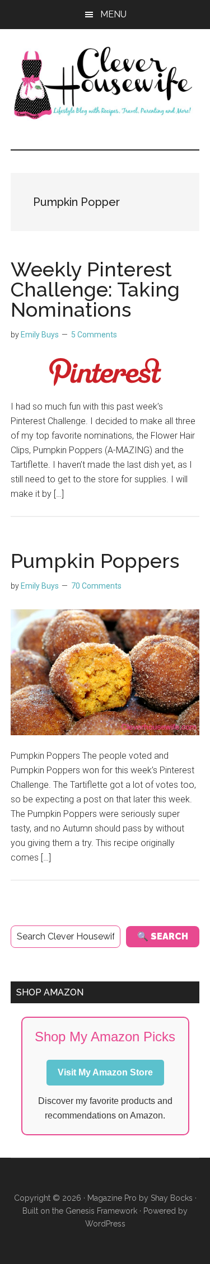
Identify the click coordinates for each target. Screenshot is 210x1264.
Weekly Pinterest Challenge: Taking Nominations (95, 289)
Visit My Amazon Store (105, 1072)
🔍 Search (162, 936)
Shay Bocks (172, 1197)
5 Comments (94, 334)
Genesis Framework (101, 1210)
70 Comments (96, 585)
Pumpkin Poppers (95, 560)
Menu (113, 14)
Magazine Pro (112, 1197)
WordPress (105, 1223)
